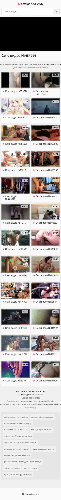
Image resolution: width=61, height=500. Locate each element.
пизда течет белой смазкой (16, 449)
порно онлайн (51, 404)
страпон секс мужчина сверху (17, 423)
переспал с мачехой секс (15, 429)
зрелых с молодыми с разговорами (20, 442)
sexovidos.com (32, 4)
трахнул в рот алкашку (41, 429)
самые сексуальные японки (17, 455)
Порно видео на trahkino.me (30, 394)
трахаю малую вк (12, 468)
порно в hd (32, 401)
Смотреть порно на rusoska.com (30, 391)
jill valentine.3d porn (52, 64)
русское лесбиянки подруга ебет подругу (23, 461)
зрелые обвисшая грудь (42, 417)
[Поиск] (56, 11)
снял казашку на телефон (16, 417)
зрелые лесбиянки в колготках (18, 436)
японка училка (30, 468)
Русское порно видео (30, 397)
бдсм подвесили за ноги (43, 449)
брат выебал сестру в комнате (18, 474)
